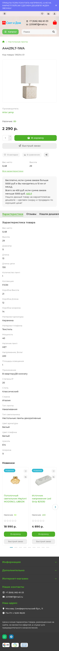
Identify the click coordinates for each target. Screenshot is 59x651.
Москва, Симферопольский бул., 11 (24, 608)
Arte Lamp (8, 112)
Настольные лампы (18, 42)
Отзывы (31, 214)
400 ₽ (29, 193)
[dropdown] (4, 13)
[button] (4, 507)
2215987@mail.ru (38, 24)
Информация (11, 562)
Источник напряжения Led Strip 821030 (41, 498)
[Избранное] (42, 13)
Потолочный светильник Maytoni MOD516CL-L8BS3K (15, 498)
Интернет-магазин (15, 578)
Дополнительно (13, 570)
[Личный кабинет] (54, 13)
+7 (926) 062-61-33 (38, 21)
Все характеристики (12, 171)
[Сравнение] (48, 13)
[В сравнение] (25, 477)
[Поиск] (54, 31)
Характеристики (12, 214)
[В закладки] (25, 471)
